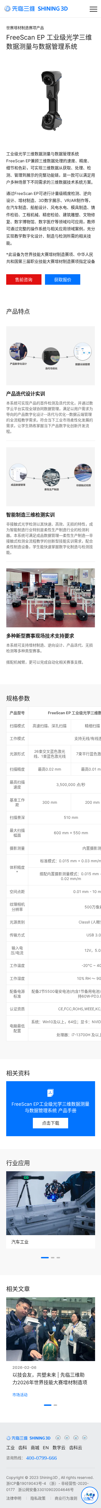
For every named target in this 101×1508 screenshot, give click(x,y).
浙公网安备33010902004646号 (46, 1489)
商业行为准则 (66, 1498)
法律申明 (13, 1498)
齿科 (22, 1447)
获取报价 (62, 279)
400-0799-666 (41, 1458)
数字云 (59, 1447)
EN (46, 1447)
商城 (35, 1447)
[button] (45, 1257)
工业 (10, 1447)
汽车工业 (20, 1242)
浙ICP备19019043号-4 (26, 1483)
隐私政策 (38, 1498)
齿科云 (75, 1447)
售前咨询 (23, 279)
